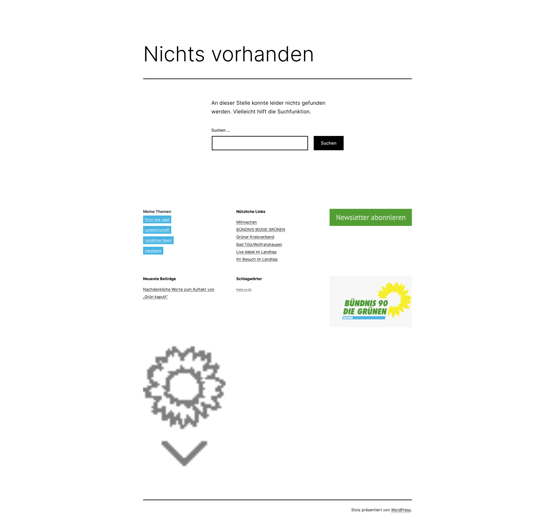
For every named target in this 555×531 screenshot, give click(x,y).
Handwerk (153, 250)
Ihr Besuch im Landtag (257, 259)
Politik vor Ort (243, 289)
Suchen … (220, 130)
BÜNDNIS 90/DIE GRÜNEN (260, 229)
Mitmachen (246, 222)
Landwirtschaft (157, 230)
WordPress (401, 510)
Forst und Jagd (157, 219)
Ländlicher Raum (158, 240)
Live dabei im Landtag (256, 252)
